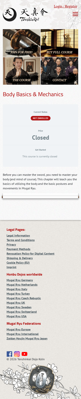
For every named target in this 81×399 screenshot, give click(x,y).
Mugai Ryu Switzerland (22, 312)
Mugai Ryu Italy (17, 289)
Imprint (11, 267)
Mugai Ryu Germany (20, 280)
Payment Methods (18, 249)
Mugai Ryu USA (17, 316)
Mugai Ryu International (23, 334)
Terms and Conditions (21, 240)
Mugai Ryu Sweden (19, 307)
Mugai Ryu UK (16, 303)
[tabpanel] (40, 181)
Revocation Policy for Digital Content (30, 253)
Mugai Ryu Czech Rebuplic (24, 298)
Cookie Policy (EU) (18, 262)
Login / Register (65, 6)
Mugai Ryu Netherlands (22, 284)
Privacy (11, 244)
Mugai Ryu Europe (19, 329)
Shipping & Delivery (20, 258)
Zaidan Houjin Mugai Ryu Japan (27, 338)
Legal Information (18, 235)
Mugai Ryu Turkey (18, 293)
